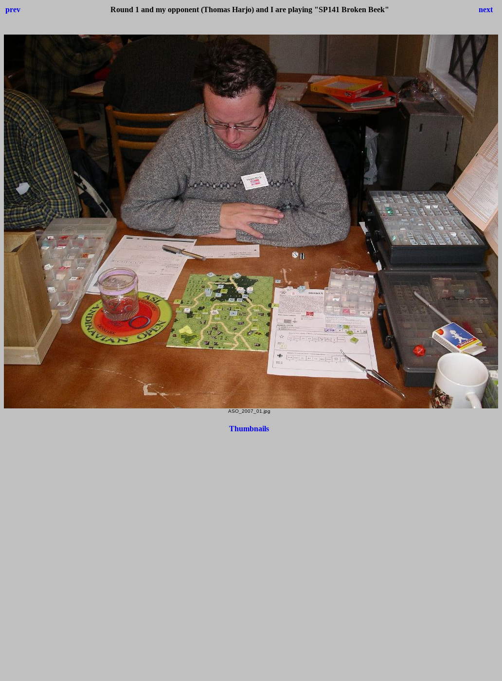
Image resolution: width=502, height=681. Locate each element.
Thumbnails (249, 428)
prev (12, 9)
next (486, 9)
